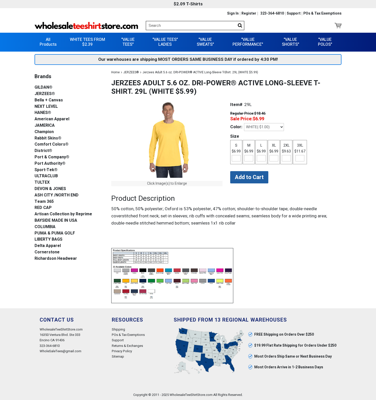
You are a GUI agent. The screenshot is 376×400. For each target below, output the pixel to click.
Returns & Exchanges (127, 345)
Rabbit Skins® (48, 138)
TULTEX (42, 182)
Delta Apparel (48, 246)
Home (115, 72)
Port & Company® (52, 157)
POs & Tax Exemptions (322, 13)
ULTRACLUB (46, 176)
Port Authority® (50, 163)
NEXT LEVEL (46, 106)
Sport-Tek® (46, 170)
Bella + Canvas (49, 100)
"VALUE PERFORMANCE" (248, 42)
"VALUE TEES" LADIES (165, 42)
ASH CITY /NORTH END (57, 195)
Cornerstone (47, 252)
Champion (44, 132)
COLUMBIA (45, 227)
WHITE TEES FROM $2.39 (87, 42)
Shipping (118, 329)
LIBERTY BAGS (48, 239)
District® (43, 151)
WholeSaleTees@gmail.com (60, 351)
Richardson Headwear (56, 258)
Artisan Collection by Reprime (63, 214)
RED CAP (43, 207)
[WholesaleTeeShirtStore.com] (86, 25)
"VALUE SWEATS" (205, 42)
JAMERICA (45, 125)
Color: (236, 127)
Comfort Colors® (52, 144)
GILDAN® (43, 87)
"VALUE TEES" (128, 42)
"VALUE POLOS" (325, 42)
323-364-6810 (272, 13)
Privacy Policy (122, 351)
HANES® (43, 112)
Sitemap (118, 356)
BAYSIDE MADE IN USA (56, 220)
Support (294, 13)
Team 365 (44, 201)
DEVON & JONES (50, 189)
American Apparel (52, 119)
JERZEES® (131, 72)
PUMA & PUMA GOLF (55, 233)
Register (248, 13)
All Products (48, 42)
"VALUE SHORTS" (290, 42)
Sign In (233, 13)
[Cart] (338, 25)
